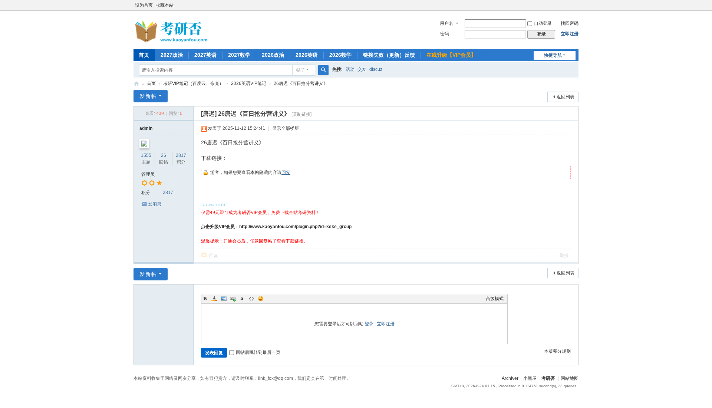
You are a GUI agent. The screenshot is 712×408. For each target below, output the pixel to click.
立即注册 (569, 33)
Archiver (510, 378)
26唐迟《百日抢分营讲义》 (301, 83)
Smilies (260, 298)
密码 (444, 33)
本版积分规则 (557, 351)
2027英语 (205, 55)
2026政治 (273, 55)
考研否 (136, 83)
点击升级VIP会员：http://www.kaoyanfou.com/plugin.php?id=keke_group (276, 226)
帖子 (300, 70)
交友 (361, 69)
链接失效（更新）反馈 (389, 55)
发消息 (154, 204)
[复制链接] (301, 114)
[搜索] (323, 70)
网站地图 (569, 378)
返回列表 (565, 96)
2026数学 (340, 55)
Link (233, 298)
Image (223, 298)
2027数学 (239, 55)
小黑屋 (530, 378)
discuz (375, 69)
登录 (369, 323)
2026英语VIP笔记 (248, 83)
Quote (242, 298)
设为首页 (144, 5)
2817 (181, 155)
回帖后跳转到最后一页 (258, 352)
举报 (564, 255)
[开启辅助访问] (576, 5)
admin (145, 128)
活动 (350, 69)
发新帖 (148, 96)
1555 (146, 155)
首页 (144, 55)
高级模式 (495, 298)
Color (214, 298)
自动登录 (543, 23)
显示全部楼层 (285, 128)
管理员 (148, 174)
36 (163, 155)
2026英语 (307, 55)
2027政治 (172, 55)
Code (251, 298)
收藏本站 (165, 5)
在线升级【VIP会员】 (451, 55)
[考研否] (172, 41)
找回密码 (569, 23)
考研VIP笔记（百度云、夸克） (193, 83)
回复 (285, 172)
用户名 (446, 23)
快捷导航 (553, 55)
